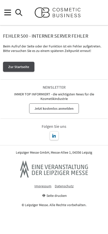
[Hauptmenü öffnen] (7, 12)
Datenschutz (64, 186)
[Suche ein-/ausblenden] (18, 12)
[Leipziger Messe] (100, 12)
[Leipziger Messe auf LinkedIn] (54, 135)
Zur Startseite (18, 67)
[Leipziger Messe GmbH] (54, 169)
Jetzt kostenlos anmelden (54, 108)
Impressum (42, 186)
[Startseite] (60, 12)
